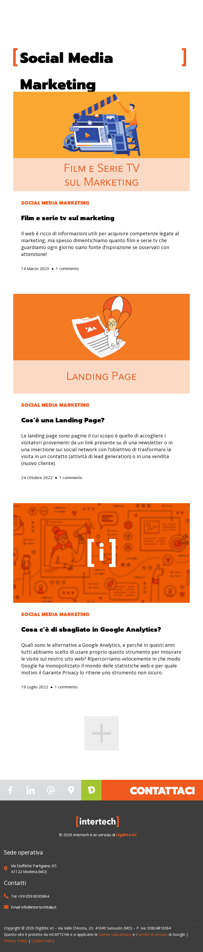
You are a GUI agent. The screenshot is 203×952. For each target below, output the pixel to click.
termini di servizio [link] (153, 934)
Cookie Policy (42, 940)
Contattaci (162, 791)
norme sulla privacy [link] (115, 934)
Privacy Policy (15, 940)
